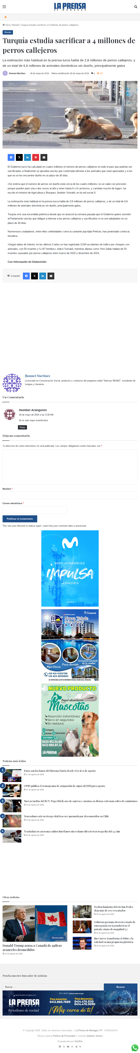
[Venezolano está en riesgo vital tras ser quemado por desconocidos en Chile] (12, 821)
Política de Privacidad (64, 1036)
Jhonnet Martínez (17, 73)
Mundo (15, 25)
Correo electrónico (13, 503)
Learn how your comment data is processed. (65, 526)
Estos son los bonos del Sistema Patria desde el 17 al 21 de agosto (60, 770)
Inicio (8, 25)
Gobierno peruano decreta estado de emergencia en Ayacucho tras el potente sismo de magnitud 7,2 (114, 925)
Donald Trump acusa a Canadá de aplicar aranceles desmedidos (32, 947)
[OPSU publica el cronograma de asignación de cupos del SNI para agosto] (12, 790)
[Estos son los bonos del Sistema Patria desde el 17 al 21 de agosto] (12, 775)
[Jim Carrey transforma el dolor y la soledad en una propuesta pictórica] (82, 943)
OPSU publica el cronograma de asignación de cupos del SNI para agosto (64, 786)
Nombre (7, 489)
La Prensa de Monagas (86, 1030)
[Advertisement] (70, 328)
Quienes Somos (95, 1036)
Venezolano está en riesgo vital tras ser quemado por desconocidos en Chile (66, 816)
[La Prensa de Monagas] (70, 6)
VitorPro (78, 1041)
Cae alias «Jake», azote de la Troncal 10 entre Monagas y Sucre (42, 17)
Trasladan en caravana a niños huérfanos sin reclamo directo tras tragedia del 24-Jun (72, 831)
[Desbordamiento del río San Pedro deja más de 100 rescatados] (82, 911)
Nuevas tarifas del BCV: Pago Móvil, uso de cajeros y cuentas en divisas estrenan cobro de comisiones (80, 801)
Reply (22, 427)
